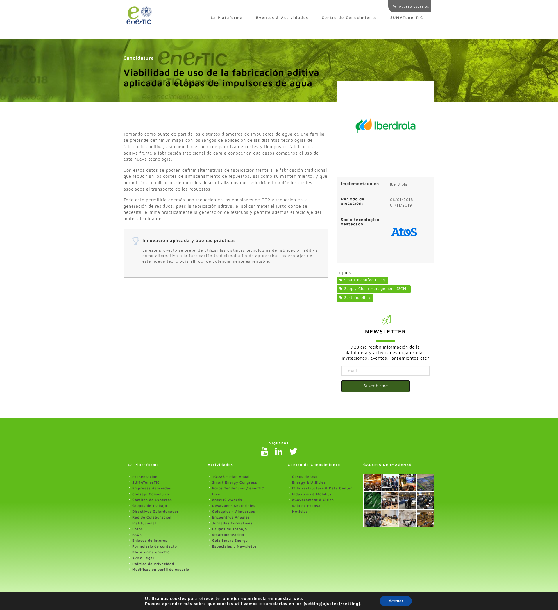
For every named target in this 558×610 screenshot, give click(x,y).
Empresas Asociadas (151, 488)
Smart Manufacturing (364, 280)
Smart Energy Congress (234, 482)
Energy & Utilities (309, 482)
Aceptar (396, 601)
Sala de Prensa (306, 505)
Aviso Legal (143, 558)
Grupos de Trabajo (149, 505)
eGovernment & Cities (313, 500)
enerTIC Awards (227, 500)
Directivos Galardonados (155, 511)
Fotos (137, 529)
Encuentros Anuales (231, 517)
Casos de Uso (305, 476)
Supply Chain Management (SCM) (376, 288)
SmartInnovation (228, 534)
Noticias (300, 511)
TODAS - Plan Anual (231, 476)
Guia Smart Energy (230, 540)
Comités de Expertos (152, 500)
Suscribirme (375, 385)
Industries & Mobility (312, 494)
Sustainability (357, 297)
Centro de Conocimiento (349, 17)
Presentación (145, 476)
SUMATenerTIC (406, 17)
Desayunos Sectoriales (233, 505)
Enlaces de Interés (149, 540)
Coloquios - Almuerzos (233, 511)
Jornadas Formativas (232, 523)
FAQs (137, 534)
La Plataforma (227, 17)
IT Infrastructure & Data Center (322, 488)
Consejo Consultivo (150, 494)
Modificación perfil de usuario (160, 569)
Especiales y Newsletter (235, 546)
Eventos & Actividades (282, 17)
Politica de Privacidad (153, 563)
